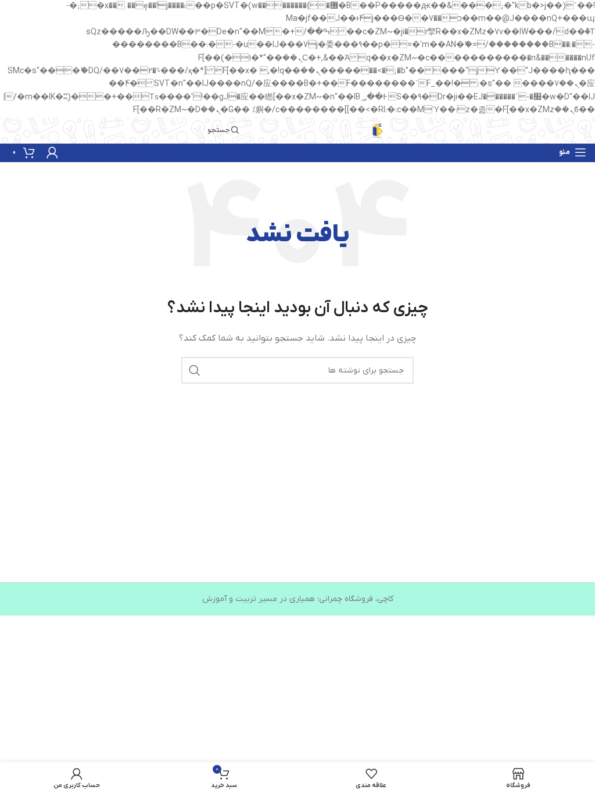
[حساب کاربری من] (52, 152)
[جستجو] (194, 370)
